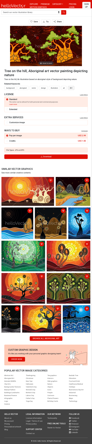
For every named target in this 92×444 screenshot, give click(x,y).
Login (71, 7)
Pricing (72, 4)
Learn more (13, 104)
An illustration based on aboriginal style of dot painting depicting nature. (72, 180)
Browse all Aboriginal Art (46, 338)
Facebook (75, 418)
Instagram (75, 427)
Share (59, 21)
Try (47, 21)
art (64, 88)
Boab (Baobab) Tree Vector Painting (17, 179)
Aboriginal (23, 88)
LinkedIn (74, 432)
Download (47, 157)
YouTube (74, 430)
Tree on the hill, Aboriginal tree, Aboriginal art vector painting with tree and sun (78, 215)
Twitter (74, 421)
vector (34, 88)
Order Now (16, 359)
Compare (84, 131)
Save (35, 21)
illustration (54, 88)
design (43, 88)
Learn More (84, 95)
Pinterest (74, 424)
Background (10, 88)
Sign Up (86, 5)
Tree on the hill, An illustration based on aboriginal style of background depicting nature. (68, 244)
